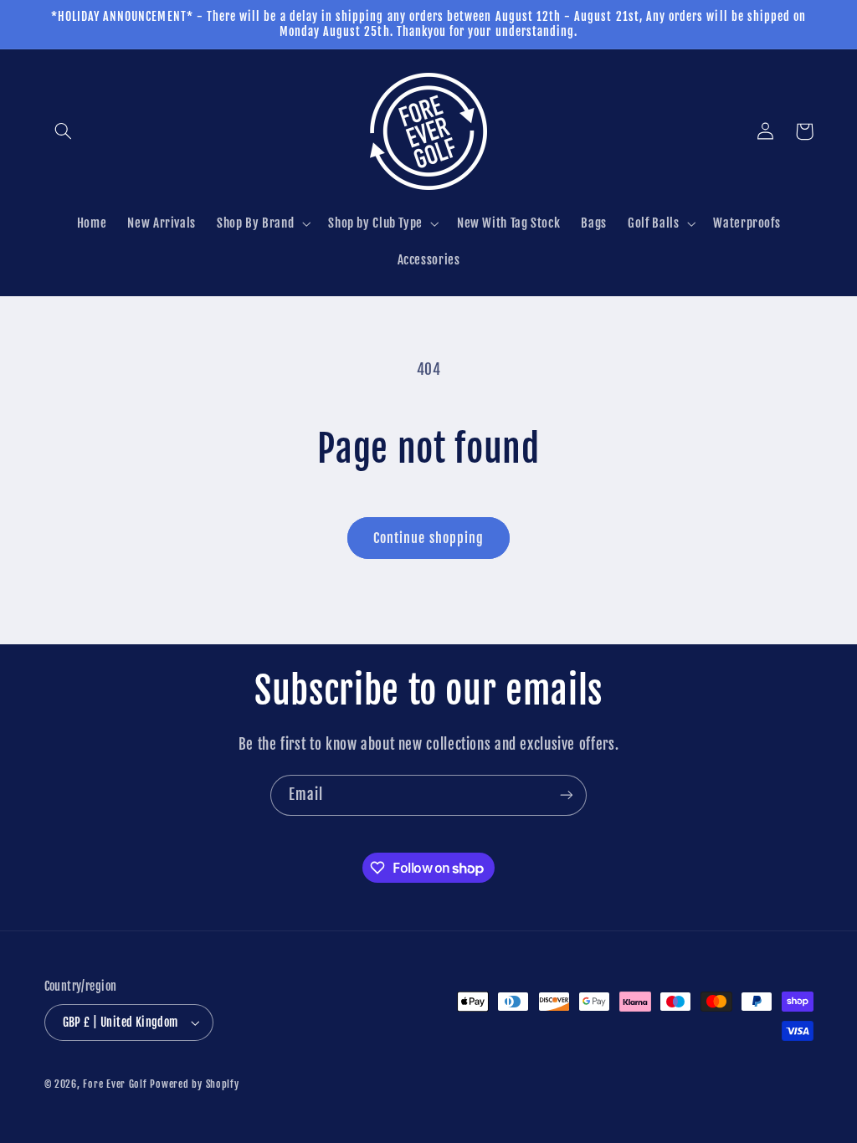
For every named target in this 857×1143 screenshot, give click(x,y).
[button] (63, 131)
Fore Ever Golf (114, 1084)
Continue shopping (428, 538)
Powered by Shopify (194, 1084)
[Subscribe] (566, 795)
